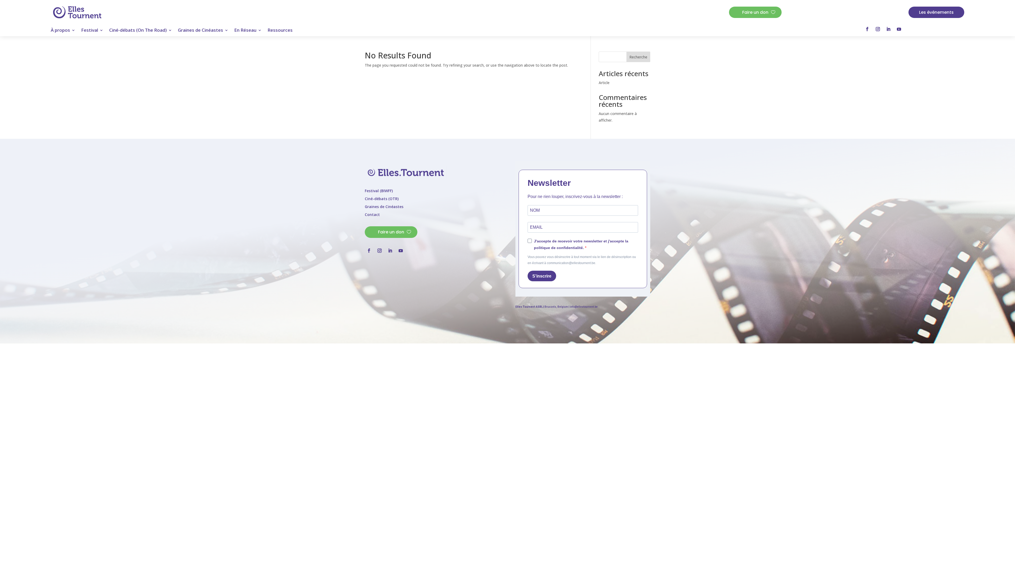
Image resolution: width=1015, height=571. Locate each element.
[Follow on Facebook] (867, 29)
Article (604, 82)
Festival (89, 30)
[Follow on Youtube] (899, 29)
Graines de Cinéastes (200, 30)
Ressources (280, 30)
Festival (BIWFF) (379, 191)
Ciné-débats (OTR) (382, 199)
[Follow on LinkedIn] (888, 29)
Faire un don (755, 12)
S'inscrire (541, 276)
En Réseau (245, 30)
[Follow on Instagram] (878, 29)
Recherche (638, 56)
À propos (60, 30)
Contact (372, 215)
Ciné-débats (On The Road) (138, 30)
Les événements (936, 12)
